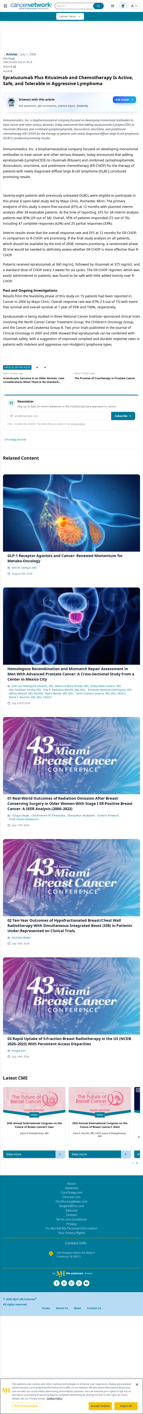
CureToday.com (71, 1192)
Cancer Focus (67, 16)
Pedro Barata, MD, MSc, (59, 693)
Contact (71, 1215)
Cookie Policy (54, 1398)
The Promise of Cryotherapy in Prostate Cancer (33, 378)
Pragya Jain (19, 1050)
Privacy (71, 1224)
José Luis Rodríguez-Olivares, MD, (33, 686)
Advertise (71, 1188)
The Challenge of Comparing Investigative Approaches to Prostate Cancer (101, 380)
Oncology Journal (15, 439)
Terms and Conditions (71, 1219)
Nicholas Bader (21, 937)
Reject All (126, 1406)
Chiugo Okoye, (21, 815)
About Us (62, 1308)
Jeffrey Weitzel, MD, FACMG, (26, 693)
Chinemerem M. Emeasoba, (48, 815)
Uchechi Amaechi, (108, 815)
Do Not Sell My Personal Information (71, 1228)
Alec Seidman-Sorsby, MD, (25, 689)
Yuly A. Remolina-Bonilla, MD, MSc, (64, 689)
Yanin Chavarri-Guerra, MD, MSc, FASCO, (101, 693)
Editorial (71, 1210)
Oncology (9, 58)
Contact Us (94, 1308)
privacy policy (78, 423)
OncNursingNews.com (72, 1201)
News (77, 1308)
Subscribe (121, 416)
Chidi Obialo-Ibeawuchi (23, 819)
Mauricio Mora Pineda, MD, (72, 686)
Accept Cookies (100, 1406)
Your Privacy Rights (71, 1233)
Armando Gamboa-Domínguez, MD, (110, 689)
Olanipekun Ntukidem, (81, 815)
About (71, 1183)
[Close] (137, 1384)
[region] (71, 1396)
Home (46, 1308)
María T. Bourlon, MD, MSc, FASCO (30, 697)
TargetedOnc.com (71, 1206)
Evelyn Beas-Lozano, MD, (105, 686)
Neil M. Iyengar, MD (24, 567)
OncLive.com (72, 1197)
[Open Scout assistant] (123, 6)
